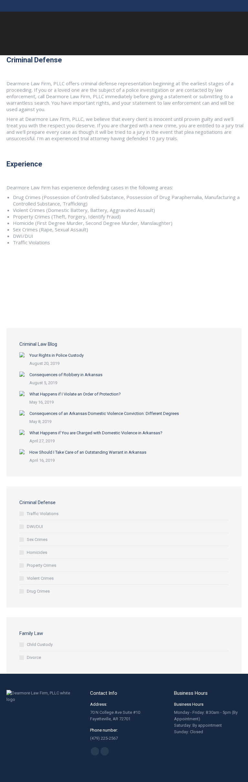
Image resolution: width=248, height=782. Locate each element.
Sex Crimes (37, 539)
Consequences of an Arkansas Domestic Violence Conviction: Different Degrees (104, 413)
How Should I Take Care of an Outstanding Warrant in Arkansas (87, 452)
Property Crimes (41, 565)
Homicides (37, 552)
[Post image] (22, 354)
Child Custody (40, 644)
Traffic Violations (42, 513)
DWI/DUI (35, 526)
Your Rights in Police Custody (56, 355)
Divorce (34, 657)
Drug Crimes (38, 591)
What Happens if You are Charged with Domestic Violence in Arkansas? (95, 432)
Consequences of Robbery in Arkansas (65, 374)
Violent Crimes (40, 578)
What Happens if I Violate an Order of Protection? (75, 394)
